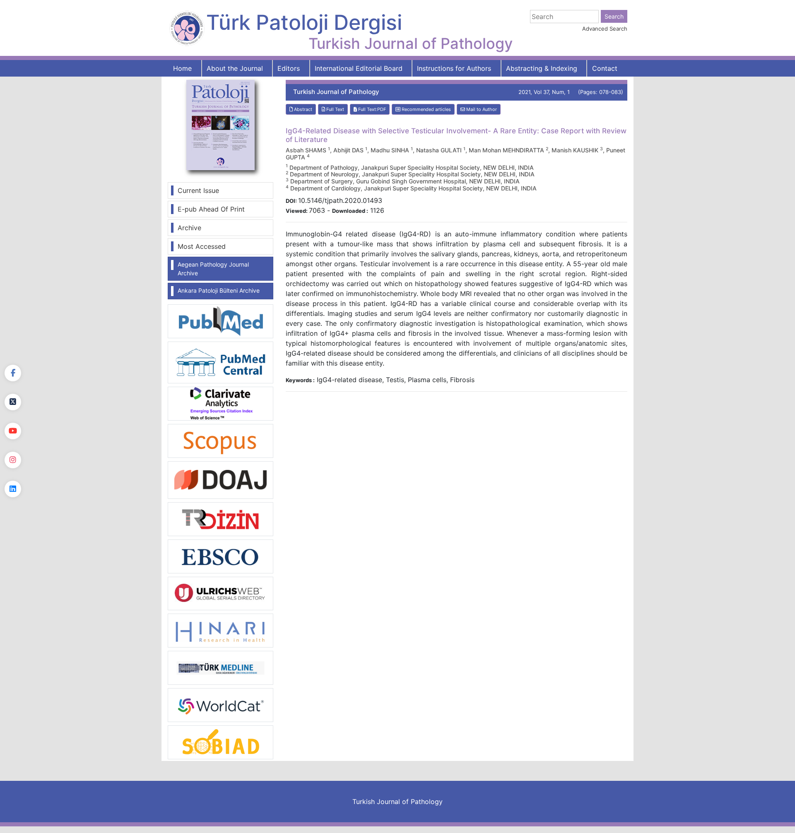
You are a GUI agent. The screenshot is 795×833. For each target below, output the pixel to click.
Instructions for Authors (454, 68)
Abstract (302, 109)
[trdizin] (220, 518)
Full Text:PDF (371, 109)
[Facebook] (13, 373)
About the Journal (235, 68)
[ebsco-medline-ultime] (220, 555)
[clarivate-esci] (220, 403)
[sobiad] (220, 742)
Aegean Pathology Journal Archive (213, 269)
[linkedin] (13, 489)
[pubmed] (220, 321)
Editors (288, 68)
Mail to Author (481, 109)
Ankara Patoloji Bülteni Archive (219, 290)
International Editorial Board (358, 68)
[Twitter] (13, 402)
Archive (189, 228)
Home (182, 68)
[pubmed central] (220, 362)
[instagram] (13, 460)
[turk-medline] (220, 667)
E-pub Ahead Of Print (211, 209)
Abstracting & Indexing (541, 68)
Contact (604, 68)
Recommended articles (425, 109)
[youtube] (13, 431)
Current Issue (198, 190)
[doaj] (220, 479)
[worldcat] (220, 705)
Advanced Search (604, 28)
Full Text (334, 109)
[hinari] (220, 630)
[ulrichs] (220, 593)
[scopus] (220, 440)
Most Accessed (202, 246)
